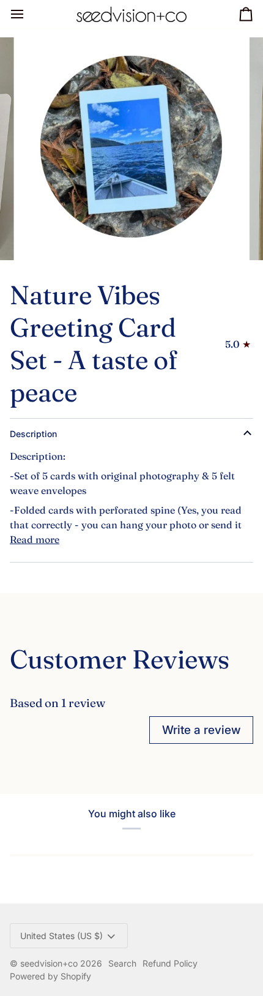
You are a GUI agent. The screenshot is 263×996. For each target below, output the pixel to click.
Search (122, 963)
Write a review (201, 730)
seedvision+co (49, 963)
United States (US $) (61, 935)
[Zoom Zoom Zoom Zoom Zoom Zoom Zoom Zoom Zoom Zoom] (131, 148)
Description (33, 434)
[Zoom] (42, 237)
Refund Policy (170, 963)
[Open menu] (28, 14)
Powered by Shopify (50, 976)
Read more (34, 539)
